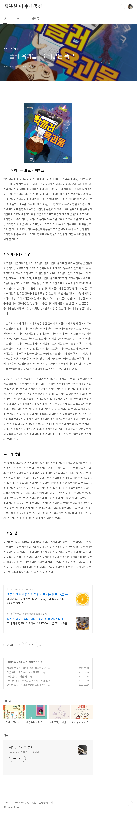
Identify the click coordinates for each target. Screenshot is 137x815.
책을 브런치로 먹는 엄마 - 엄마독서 (24, 672)
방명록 (35, 18)
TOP (130, 803)
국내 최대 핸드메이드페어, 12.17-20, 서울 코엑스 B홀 (37, 623)
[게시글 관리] (20, 644)
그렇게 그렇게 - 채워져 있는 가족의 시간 (26, 668)
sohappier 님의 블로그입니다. (24, 752)
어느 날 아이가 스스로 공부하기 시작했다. (27, 680)
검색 (122, 6)
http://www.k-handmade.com (24, 613)
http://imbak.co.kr (17, 589)
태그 (19, 18)
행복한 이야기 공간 (23, 6)
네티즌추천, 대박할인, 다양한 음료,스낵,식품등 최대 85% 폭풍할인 (36, 600)
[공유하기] (16, 644)
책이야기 (23, 662)
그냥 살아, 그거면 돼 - (17, 676)
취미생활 (12, 662)
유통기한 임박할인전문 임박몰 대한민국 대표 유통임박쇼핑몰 (37, 594)
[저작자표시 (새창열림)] (39, 644)
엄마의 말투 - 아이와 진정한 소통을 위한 (26, 684)
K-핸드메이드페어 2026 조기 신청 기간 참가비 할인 (36, 619)
